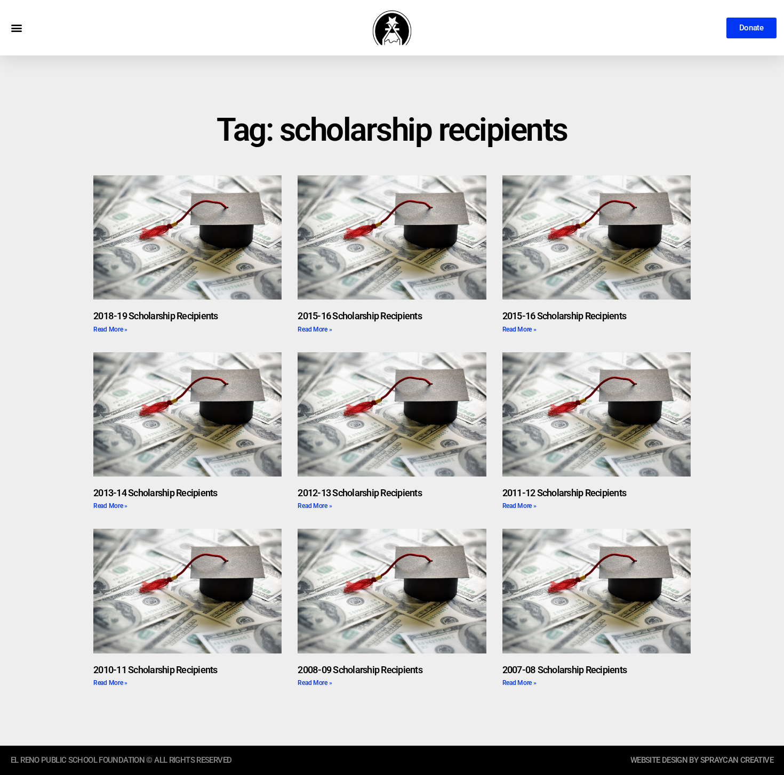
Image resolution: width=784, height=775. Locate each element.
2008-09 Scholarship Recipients (360, 669)
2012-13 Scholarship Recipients (360, 492)
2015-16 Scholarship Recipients (360, 315)
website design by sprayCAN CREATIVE (701, 760)
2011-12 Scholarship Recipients (564, 492)
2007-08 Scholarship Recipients (564, 669)
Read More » (110, 329)
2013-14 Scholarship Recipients (155, 492)
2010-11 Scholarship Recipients (155, 669)
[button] (16, 28)
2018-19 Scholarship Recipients (155, 315)
